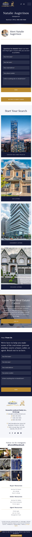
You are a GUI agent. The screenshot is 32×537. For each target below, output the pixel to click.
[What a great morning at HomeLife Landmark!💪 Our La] (5, 464)
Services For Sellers (16, 500)
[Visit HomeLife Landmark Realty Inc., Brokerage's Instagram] (9, 433)
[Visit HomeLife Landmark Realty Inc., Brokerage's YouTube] (18, 433)
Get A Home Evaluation (16, 502)
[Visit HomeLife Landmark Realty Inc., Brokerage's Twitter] (15, 433)
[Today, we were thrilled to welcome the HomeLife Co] (5, 475)
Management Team (16, 515)
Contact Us (10, 524)
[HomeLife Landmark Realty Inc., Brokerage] (8, 3)
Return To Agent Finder (16, 99)
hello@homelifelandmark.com (17, 414)
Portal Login (16, 511)
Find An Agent (16, 504)
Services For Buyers (16, 489)
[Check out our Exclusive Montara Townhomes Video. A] (5, 453)
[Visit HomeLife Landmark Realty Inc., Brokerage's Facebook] (12, 433)
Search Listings (16, 493)
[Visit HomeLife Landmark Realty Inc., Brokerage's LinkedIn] (20, 433)
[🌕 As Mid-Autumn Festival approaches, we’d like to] (16, 453)
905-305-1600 (21, 19)
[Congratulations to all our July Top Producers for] (16, 464)
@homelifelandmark (16, 445)
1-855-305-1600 (16, 418)
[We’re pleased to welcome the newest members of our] (16, 475)
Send (16, 89)
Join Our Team (16, 513)
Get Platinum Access (16, 535)
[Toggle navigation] (29, 4)
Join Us (16, 321)
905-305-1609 (17, 420)
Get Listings (16, 491)
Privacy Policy (17, 524)
